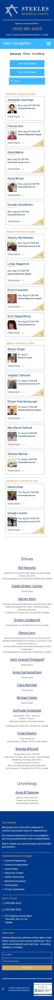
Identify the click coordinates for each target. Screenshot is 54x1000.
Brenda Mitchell (27, 749)
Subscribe (27, 968)
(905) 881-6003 (27, 29)
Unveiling (38, 53)
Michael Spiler (27, 698)
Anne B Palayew (27, 793)
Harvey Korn (27, 599)
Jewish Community (14, 877)
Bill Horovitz (27, 568)
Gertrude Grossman (27, 711)
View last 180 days (27, 72)
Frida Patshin (27, 733)
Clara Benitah (27, 685)
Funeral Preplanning (15, 860)
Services (15, 53)
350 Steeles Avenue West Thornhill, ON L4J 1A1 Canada (18, 919)
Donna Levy (27, 633)
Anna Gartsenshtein (27, 673)
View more (13, 117)
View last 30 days (27, 63)
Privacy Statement (14, 889)
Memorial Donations (15, 881)
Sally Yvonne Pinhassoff (27, 660)
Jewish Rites (11, 869)
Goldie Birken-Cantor (27, 586)
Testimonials (11, 885)
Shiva (26, 53)
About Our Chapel (14, 873)
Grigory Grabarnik (27, 620)
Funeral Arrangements (16, 865)
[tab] (15, 54)
